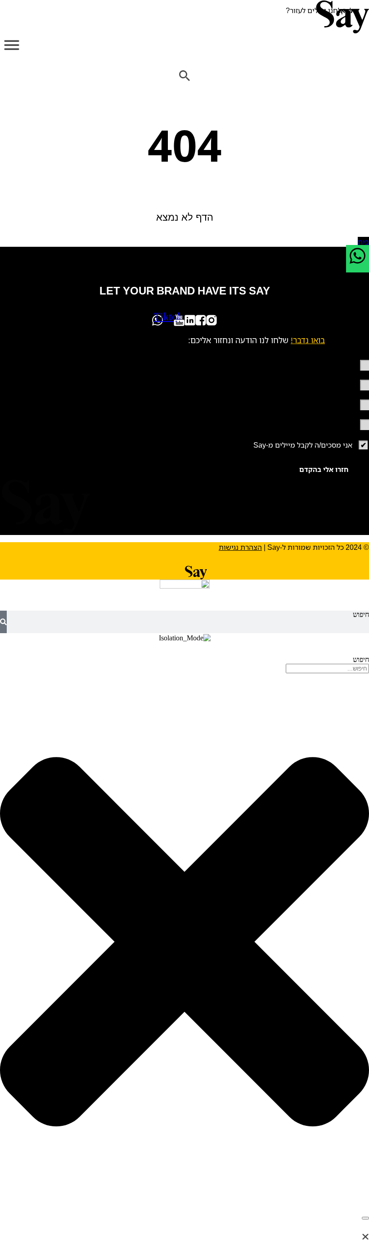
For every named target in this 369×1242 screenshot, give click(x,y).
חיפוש (361, 614)
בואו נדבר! (308, 340)
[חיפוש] (3, 622)
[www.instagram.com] (211, 320)
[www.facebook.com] (200, 320)
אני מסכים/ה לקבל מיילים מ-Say (302, 445)
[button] (11, 45)
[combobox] (327, 668)
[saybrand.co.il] (184, 17)
